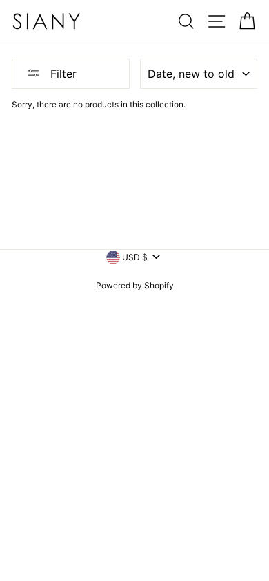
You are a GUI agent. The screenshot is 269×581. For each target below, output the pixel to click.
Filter (62, 74)
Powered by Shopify (135, 285)
